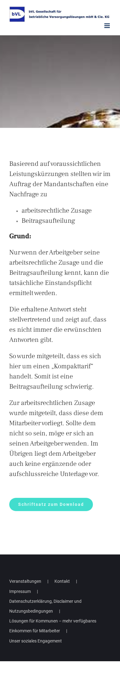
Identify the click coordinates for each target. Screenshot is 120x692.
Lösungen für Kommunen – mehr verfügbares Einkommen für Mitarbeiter (52, 625)
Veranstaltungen (25, 581)
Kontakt (62, 581)
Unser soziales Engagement (35, 640)
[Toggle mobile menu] (107, 25)
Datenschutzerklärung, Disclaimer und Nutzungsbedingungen (45, 606)
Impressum (20, 591)
